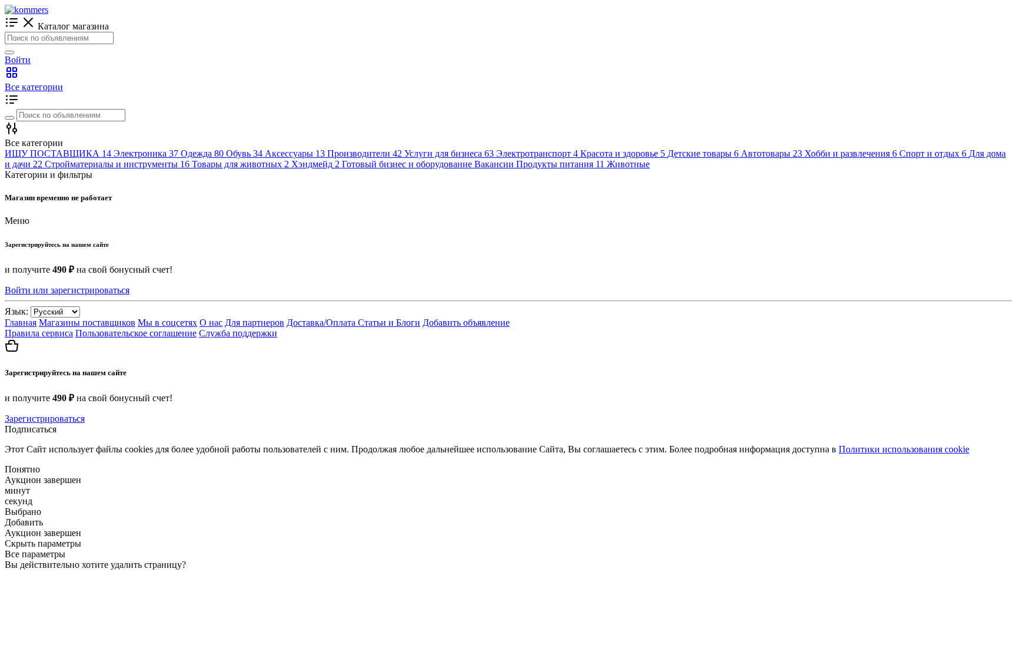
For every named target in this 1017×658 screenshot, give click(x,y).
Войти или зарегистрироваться (67, 290)
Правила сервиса (39, 333)
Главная (20, 323)
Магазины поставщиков (87, 323)
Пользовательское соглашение (136, 333)
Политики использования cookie (904, 449)
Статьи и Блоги (389, 323)
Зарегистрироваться (45, 419)
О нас (211, 323)
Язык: (16, 311)
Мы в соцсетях (167, 323)
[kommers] (26, 10)
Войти (18, 60)
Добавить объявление (466, 323)
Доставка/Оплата (322, 323)
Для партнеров (254, 323)
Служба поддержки (238, 333)
